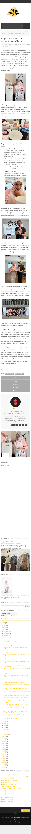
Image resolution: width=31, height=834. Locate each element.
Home (2, 32)
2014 (3, 754)
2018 (3, 745)
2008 (3, 767)
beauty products (10, 32)
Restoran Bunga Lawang (8, 801)
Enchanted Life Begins (19, 817)
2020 (3, 741)
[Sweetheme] (12, 425)
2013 (3, 756)
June (5, 723)
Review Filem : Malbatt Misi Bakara (12, 642)
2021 (3, 739)
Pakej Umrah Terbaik (7, 794)
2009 (3, 765)
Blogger (19, 822)
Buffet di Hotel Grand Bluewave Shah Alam (12, 788)
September (7, 637)
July (5, 721)
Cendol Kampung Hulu (7, 792)
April (5, 727)
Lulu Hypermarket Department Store (11, 790)
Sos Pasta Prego (6, 795)
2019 (3, 743)
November (6, 633)
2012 (3, 758)
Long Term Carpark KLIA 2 (8, 778)
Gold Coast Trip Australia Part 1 (9, 782)
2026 (3, 623)
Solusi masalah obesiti (7, 797)
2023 (3, 629)
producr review (19, 32)
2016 (3, 749)
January (6, 734)
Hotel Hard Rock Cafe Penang (9, 780)
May (5, 725)
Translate (12, 615)
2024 (3, 627)
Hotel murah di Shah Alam (8, 786)
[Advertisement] (15, 519)
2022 (3, 736)
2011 (3, 760)
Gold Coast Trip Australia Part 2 (9, 784)
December (6, 631)
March (5, 729)
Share (16, 381)
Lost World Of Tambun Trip (8, 775)
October (6, 635)
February (6, 732)
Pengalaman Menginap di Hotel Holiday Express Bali (15, 776)
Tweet (16, 378)
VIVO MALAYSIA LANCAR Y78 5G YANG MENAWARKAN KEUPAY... (14, 717)
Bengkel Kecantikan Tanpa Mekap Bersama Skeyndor (16, 695)
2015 (3, 752)
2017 (3, 747)
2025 (3, 625)
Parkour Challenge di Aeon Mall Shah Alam (14, 682)
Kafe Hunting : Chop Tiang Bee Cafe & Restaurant (16, 715)
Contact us (27, 810)
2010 (3, 762)
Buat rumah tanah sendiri (8, 799)
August (6, 640)
